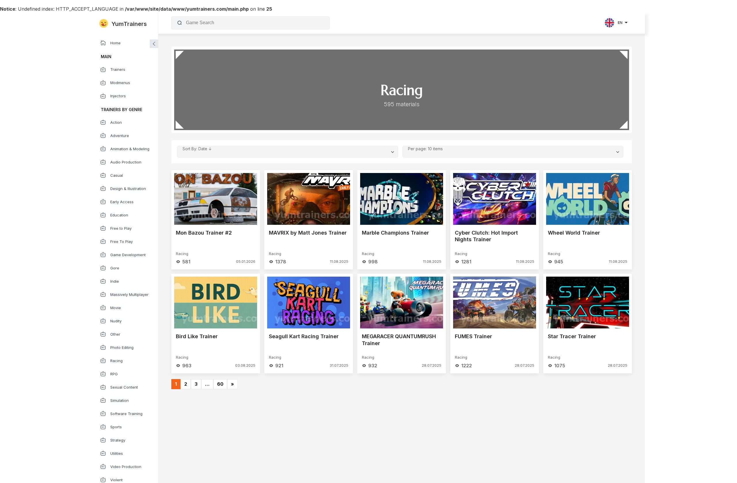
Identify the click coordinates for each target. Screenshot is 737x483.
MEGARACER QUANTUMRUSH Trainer (399, 339)
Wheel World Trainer (574, 233)
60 (220, 384)
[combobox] (254, 23)
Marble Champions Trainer (395, 233)
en (620, 22)
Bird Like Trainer (197, 336)
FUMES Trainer (473, 336)
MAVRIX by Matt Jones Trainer (308, 233)
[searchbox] (255, 22)
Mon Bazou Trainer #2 (204, 233)
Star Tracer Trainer (572, 336)
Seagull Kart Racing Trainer (304, 336)
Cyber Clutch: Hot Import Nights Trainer (486, 236)
